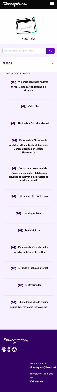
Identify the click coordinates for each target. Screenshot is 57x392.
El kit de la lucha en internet (33, 268)
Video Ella (33, 106)
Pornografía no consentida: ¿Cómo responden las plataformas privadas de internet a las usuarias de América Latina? (28, 174)
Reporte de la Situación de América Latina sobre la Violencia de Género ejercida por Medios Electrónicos (28, 146)
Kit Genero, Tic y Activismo (33, 196)
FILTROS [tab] (7, 63)
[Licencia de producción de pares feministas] (9, 350)
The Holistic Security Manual (33, 123)
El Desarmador (33, 285)
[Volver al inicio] (15, 4)
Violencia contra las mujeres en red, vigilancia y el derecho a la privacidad (29, 86)
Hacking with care (33, 213)
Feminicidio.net (33, 230)
